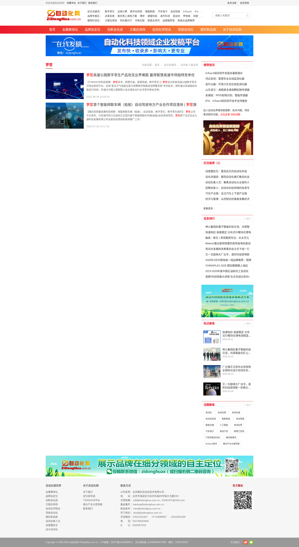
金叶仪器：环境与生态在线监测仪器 (226, 84)
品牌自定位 (92, 29)
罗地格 (186, 16)
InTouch (187, 11)
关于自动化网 (232, 29)
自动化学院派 (161, 29)
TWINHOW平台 (91, 500)
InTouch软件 (211, 444)
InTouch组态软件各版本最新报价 (224, 73)
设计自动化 (52, 529)
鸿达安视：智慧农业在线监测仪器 (224, 78)
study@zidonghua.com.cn (147, 512)
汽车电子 (162, 11)
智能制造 (150, 11)
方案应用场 (111, 20)
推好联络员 (231, 437)
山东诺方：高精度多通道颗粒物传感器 (227, 89)
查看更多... (209, 208)
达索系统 (110, 16)
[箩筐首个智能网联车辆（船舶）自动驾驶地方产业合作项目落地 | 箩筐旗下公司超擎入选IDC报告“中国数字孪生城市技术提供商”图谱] (65, 115)
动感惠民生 (52, 525)
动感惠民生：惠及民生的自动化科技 (226, 171)
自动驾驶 (175, 11)
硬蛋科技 (152, 16)
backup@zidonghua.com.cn (148, 504)
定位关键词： (94, 11)
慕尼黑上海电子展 (127, 16)
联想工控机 (239, 431)
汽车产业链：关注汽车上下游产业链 (226, 193)
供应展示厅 (126, 20)
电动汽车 (224, 431)
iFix (196, 11)
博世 (142, 16)
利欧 (195, 16)
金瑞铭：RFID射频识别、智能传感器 (226, 95)
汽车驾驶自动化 (213, 437)
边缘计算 (122, 11)
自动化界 (238, 425)
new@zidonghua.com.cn (146, 508)
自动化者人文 (53, 521)
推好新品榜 (208, 29)
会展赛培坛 (70, 29)
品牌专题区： (94, 16)
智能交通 (210, 425)
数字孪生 (110, 11)
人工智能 (224, 425)
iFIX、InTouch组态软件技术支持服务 (226, 100)
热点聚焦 (209, 323)
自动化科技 (211, 419)
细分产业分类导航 (231, 444)
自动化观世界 (53, 485)
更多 (247, 219)
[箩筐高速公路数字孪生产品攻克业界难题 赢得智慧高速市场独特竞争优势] (65, 85)
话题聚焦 (209, 404)
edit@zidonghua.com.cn (146, 500)
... (202, 11)
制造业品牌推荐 (186, 20)
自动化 (209, 412)
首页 (52, 29)
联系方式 (125, 485)
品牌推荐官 (169, 20)
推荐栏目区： (94, 20)
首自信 (176, 16)
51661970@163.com (173, 500)
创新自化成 (115, 29)
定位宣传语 (89, 496)
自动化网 (222, 412)
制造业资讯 (154, 20)
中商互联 (140, 20)
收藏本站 (71, 3)
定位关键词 (170, 64)
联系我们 (92, 3)
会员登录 (244, 3)
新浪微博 (245, 542)
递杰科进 (165, 16)
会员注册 (231, 3)
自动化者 (236, 412)
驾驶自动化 (185, 29)
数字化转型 (136, 11)
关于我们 (82, 3)
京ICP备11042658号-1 (122, 542)
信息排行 (209, 218)
